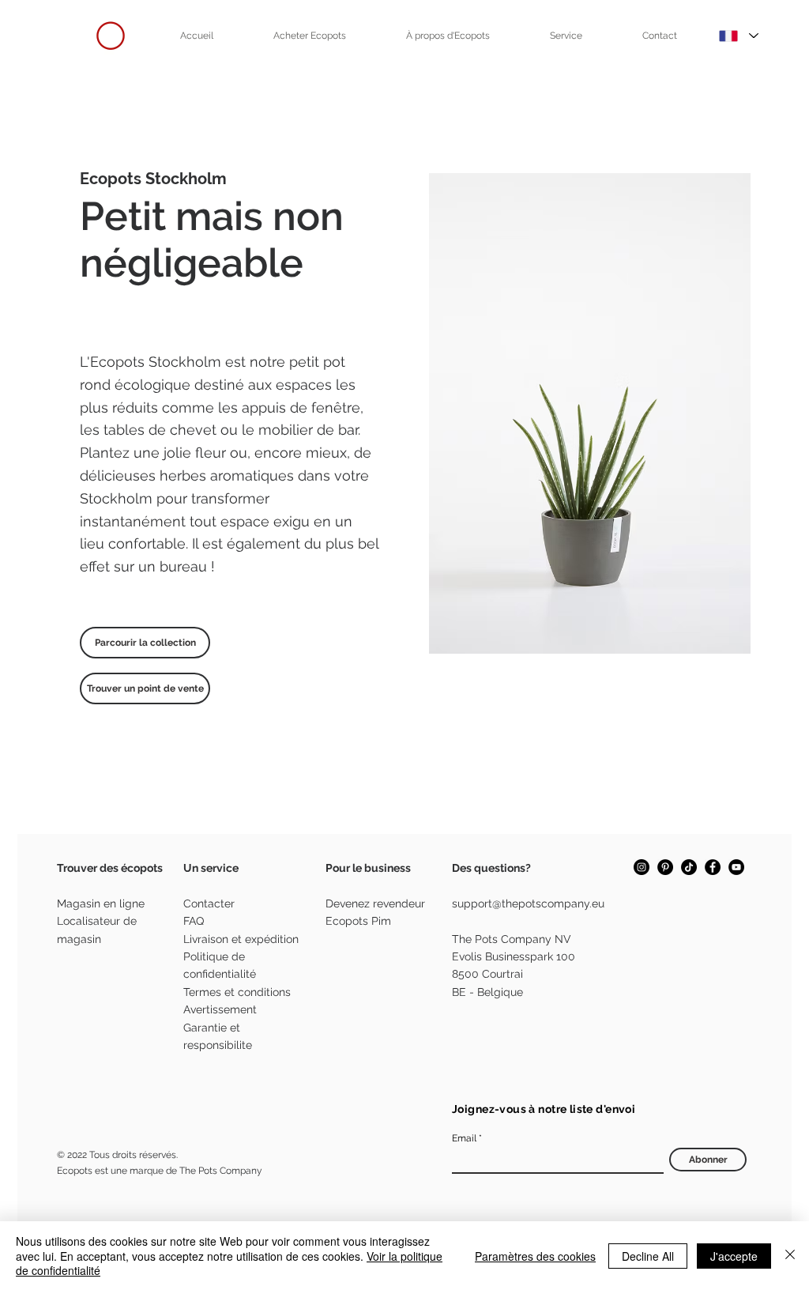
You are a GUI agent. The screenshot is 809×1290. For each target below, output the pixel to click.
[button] (309, 36)
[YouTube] (736, 867)
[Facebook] (713, 867)
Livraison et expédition (241, 939)
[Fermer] (790, 1255)
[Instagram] (641, 867)
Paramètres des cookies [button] (535, 1256)
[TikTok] (689, 867)
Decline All (648, 1256)
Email (464, 1138)
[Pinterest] (665, 867)
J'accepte (734, 1256)
